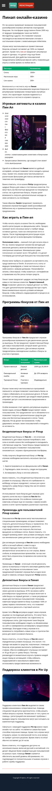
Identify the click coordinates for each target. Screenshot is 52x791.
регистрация (26, 5)
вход (13, 5)
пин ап (23, 52)
